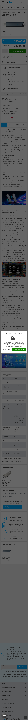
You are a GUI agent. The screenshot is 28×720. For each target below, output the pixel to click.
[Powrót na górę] (25, 717)
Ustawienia (6, 349)
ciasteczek (17, 342)
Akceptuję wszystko (19, 349)
